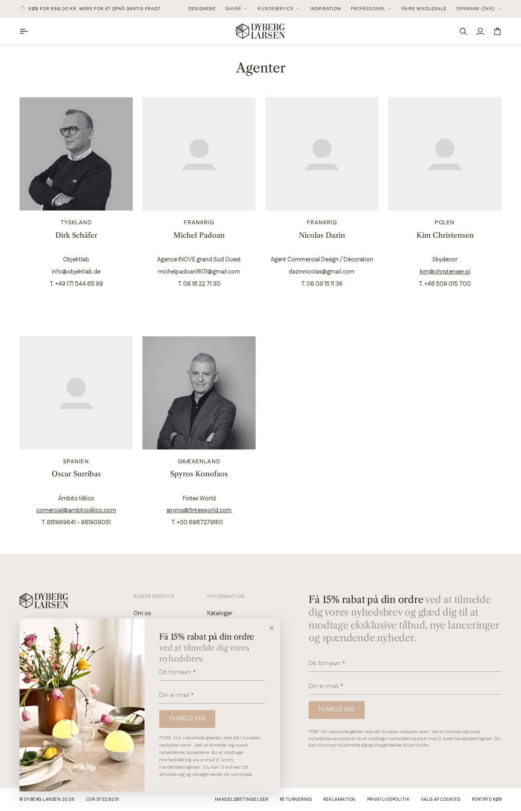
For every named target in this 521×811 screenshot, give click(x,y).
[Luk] (274, 628)
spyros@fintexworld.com (199, 510)
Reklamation (339, 799)
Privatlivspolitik (388, 799)
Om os (142, 613)
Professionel (368, 9)
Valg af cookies (440, 799)
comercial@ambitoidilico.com (76, 510)
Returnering (296, 799)
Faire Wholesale (424, 9)
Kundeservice (276, 9)
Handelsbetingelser (241, 799)
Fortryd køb (486, 799)
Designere (202, 9)
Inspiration (325, 9)
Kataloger (219, 613)
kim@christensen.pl (445, 271)
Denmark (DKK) (475, 9)
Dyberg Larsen (42, 799)
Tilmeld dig (187, 719)
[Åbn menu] (28, 31)
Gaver (233, 9)
